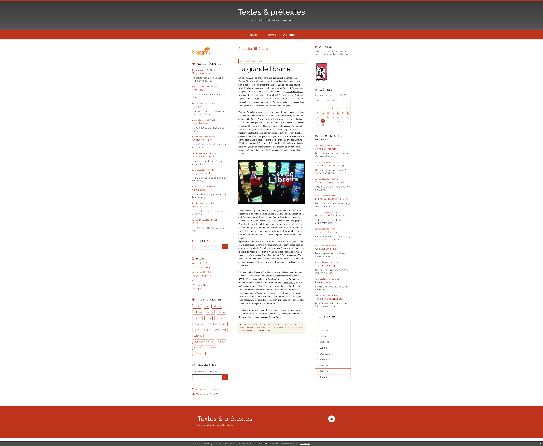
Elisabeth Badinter (255, 275)
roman (197, 306)
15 (348, 112)
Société (323, 377)
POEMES (196, 289)
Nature (323, 359)
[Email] (331, 418)
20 (338, 117)
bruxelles (198, 324)
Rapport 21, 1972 (202, 139)
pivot (294, 328)
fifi (316, 282)
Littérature (285, 325)
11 (328, 112)
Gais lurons (199, 189)
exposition (199, 353)
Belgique (324, 336)
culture (198, 312)
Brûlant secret (201, 206)
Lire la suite (342, 54)
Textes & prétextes (271, 12)
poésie (219, 318)
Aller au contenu (9, 2)
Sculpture (211, 347)
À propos (289, 34)
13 (338, 112)
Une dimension (201, 123)
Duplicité (197, 223)
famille (206, 329)
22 (348, 117)
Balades (324, 330)
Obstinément (335, 298)
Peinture (324, 371)
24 (323, 121)
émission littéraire (256, 328)
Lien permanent (249, 325)
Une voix (197, 89)
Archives (270, 34)
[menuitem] (252, 34)
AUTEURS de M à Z (202, 267)
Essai (208, 318)
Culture (275, 325)
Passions (324, 365)
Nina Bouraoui (290, 279)
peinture (217, 306)
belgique (198, 335)
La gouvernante (202, 173)
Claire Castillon (264, 286)
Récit (196, 329)
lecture (288, 328)
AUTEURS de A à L (201, 263)
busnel (243, 328)
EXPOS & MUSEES (201, 276)
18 (328, 117)
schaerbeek (220, 329)
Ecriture (198, 347)
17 (323, 117)
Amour (221, 341)
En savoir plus (305, 443)
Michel (319, 198)
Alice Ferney (289, 282)
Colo (318, 248)
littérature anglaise (217, 324)
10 (323, 112)
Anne (318, 148)
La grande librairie (264, 69)
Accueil (252, 34)
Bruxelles (324, 341)
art (206, 306)
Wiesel (262, 220)
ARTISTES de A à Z (201, 271)
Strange (197, 106)
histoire (221, 312)
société (197, 318)
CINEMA (196, 280)
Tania (318, 165)
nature (210, 312)
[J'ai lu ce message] (540, 443)
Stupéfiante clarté (203, 73)
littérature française (203, 341)
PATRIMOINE (199, 284)
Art (321, 324)
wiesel (249, 331)
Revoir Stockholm (203, 156)
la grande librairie (274, 328)
